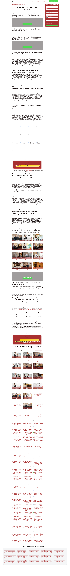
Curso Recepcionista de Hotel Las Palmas (34, 556)
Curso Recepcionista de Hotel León (46, 556)
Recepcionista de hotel (27, 269)
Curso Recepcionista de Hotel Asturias (9, 551)
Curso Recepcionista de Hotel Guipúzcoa (22, 555)
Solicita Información (27, 23)
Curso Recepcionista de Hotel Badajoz (34, 551)
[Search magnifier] (42, 330)
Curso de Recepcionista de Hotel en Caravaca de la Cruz (38, 407)
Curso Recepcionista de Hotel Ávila (21, 551)
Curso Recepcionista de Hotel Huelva (34, 555)
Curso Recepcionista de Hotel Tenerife (9, 560)
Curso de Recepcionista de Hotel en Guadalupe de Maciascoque (16, 449)
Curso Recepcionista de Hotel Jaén (9, 556)
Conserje (27, 250)
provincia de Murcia (38, 350)
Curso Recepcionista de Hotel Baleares (59, 555)
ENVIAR (52, 25)
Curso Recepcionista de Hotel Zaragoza (22, 562)
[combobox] (47, 12)
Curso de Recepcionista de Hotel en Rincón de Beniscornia (27, 509)
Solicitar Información (53, 1)
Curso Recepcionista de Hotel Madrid (22, 557)
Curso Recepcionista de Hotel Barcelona (46, 551)
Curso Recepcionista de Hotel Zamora (9, 562)
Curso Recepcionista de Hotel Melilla (46, 557)
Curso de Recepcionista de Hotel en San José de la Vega (16, 523)
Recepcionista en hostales (37, 269)
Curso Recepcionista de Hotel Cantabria (34, 552)
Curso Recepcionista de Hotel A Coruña (9, 550)
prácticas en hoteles (28, 170)
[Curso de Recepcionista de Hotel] (14, 1)
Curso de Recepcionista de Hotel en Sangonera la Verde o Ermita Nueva (38, 523)
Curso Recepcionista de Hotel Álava (21, 550)
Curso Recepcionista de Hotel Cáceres (9, 552)
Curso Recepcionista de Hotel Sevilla (34, 560)
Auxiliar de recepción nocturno (17, 250)
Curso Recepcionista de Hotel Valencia (34, 561)
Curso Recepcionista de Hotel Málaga (34, 557)
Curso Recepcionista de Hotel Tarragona (59, 560)
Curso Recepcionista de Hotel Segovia (22, 560)
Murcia (25, 4)
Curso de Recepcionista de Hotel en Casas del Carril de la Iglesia (27, 417)
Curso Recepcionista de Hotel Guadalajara (10, 555)
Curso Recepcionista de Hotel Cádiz (21, 552)
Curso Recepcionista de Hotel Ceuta (58, 552)
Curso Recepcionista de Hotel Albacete (34, 550)
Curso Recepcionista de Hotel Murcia (59, 557)
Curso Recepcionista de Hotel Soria (46, 560)
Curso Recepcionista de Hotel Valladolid (46, 561)
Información (44, 1)
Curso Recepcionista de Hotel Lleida (58, 556)
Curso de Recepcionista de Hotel (17, 4)
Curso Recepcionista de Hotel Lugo (9, 557)
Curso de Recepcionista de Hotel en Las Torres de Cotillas (38, 463)
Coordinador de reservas (37, 250)
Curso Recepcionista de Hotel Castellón (46, 552)
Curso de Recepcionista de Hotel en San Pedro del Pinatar (27, 523)
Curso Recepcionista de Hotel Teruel (9, 561)
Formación (37, 1)
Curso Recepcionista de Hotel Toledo (22, 561)
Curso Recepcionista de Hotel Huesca (46, 555)
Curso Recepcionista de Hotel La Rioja (22, 556)
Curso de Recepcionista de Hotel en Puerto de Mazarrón (27, 501)
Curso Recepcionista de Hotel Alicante (46, 550)
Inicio (33, 1)
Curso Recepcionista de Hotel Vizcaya (59, 561)
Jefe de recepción (27, 259)
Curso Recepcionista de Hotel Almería (59, 550)
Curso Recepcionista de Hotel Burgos (59, 551)
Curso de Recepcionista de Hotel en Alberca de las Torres (38, 360)
